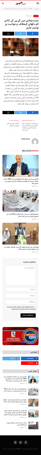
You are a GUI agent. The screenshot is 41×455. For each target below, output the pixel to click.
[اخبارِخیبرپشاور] (20, 3)
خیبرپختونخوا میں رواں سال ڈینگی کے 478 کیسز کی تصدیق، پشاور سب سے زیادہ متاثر (22, 215)
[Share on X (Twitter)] (20, 34)
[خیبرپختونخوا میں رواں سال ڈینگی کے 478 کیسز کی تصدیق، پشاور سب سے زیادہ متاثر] (20, 200)
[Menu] (37, 3)
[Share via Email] (8, 34)
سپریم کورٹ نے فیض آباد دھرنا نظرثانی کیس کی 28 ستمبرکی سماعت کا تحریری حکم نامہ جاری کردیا (30, 126)
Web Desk (25, 139)
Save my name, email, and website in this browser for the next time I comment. (21, 308)
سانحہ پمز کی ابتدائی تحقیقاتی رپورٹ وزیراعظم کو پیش (16, 424)
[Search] (3, 3)
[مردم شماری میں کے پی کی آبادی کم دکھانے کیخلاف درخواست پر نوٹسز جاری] (20, 47)
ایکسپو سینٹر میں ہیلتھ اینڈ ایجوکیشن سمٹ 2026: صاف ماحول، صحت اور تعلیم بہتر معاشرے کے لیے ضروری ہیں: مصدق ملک (21, 181)
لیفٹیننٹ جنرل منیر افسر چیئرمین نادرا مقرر (13, 124)
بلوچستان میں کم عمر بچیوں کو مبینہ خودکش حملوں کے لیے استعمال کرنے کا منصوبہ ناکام (21, 248)
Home (30, 9)
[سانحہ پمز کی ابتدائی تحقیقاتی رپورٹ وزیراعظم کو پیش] (33, 425)
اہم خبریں (36, 16)
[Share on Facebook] (33, 34)
